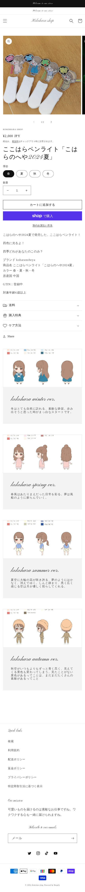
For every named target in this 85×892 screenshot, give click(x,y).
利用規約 (13, 750)
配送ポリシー (16, 759)
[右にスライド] (51, 122)
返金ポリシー (16, 768)
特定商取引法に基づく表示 (25, 786)
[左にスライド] (33, 122)
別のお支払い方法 (42, 225)
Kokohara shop (37, 885)
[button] (5, 20)
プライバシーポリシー (22, 777)
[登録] (72, 838)
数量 (5, 182)
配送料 (15, 141)
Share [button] (11, 336)
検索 (11, 741)
